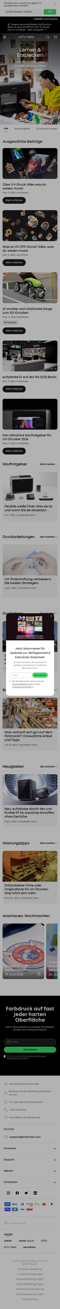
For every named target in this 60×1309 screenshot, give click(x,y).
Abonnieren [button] (40, 675)
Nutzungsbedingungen (22, 684)
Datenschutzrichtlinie (21, 687)
